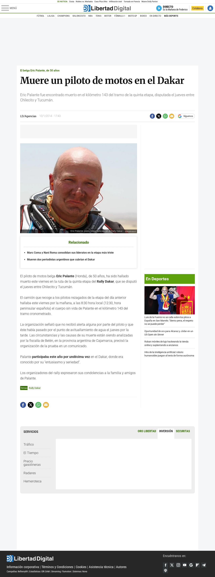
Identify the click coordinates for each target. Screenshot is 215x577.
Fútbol (40, 15)
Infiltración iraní (115, 2)
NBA (90, 15)
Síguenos (188, 116)
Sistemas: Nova (80, 571)
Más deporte (171, 15)
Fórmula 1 (119, 15)
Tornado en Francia (132, 2)
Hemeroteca (32, 481)
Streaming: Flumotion (61, 571)
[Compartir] (152, 116)
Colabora (197, 8)
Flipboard (197, 565)
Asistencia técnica (101, 567)
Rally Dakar (35, 388)
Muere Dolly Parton (150, 2)
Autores (121, 567)
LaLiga (50, 15)
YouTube (184, 565)
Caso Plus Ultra (100, 2)
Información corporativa (23, 567)
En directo (155, 15)
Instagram (178, 565)
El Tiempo (31, 453)
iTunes (165, 570)
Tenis (98, 15)
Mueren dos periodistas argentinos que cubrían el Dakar (61, 259)
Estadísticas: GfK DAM (39, 571)
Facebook (165, 565)
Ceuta (71, 2)
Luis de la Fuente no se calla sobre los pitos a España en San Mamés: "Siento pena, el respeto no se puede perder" (168, 320)
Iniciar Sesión (210, 8)
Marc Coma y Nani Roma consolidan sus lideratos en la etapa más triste (70, 252)
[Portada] (107, 8)
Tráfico (29, 444)
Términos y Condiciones (57, 567)
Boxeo (143, 15)
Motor (107, 15)
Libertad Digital (85, 558)
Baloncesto (79, 15)
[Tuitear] (158, 116)
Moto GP (132, 15)
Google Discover (191, 565)
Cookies (81, 567)
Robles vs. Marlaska (84, 2)
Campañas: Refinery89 (17, 571)
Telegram (203, 565)
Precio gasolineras (32, 463)
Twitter (171, 565)
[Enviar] (165, 116)
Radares (30, 473)
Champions (63, 15)
